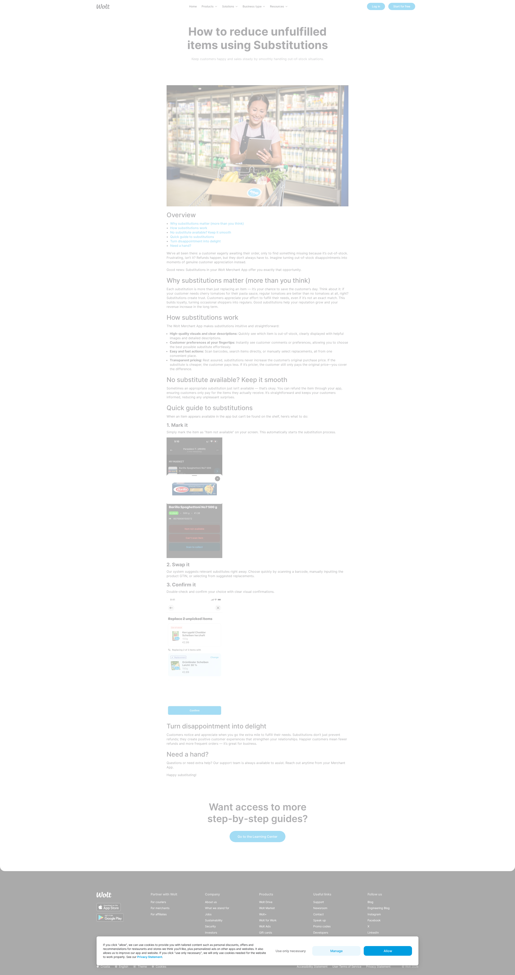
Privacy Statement (149, 957)
